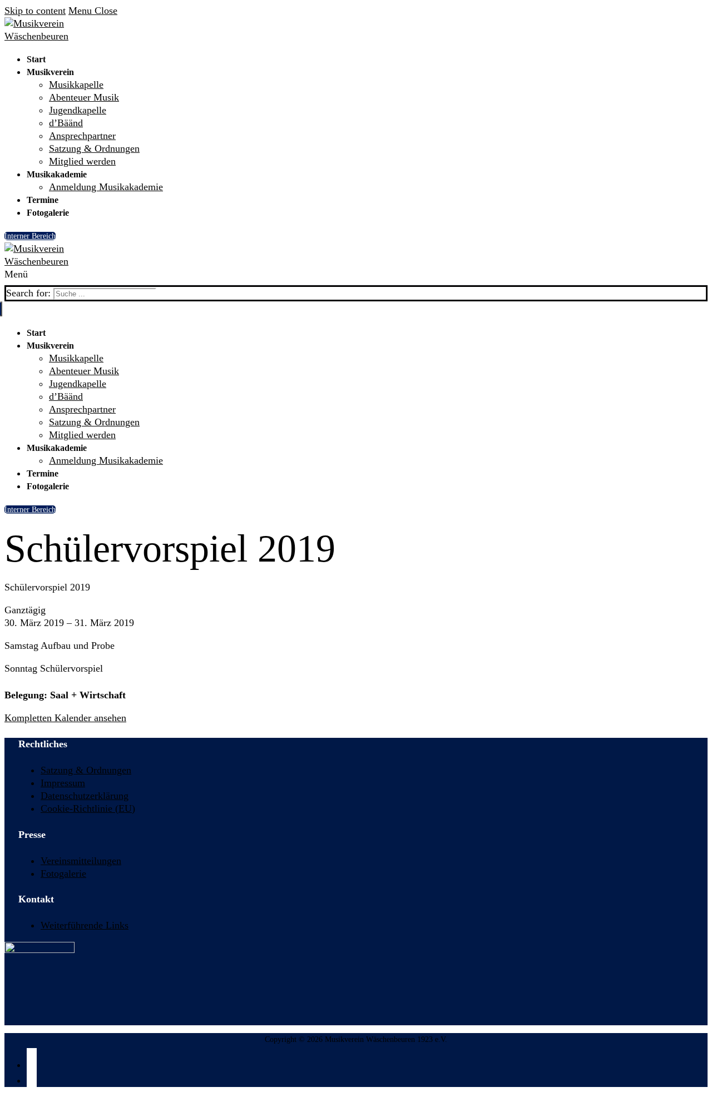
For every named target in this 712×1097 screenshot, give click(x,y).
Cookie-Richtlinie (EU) (88, 808)
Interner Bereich (30, 236)
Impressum (63, 782)
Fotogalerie (63, 873)
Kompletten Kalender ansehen (65, 717)
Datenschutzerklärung (84, 795)
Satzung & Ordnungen (86, 770)
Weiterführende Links (84, 925)
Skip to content (35, 10)
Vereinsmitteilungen (81, 860)
